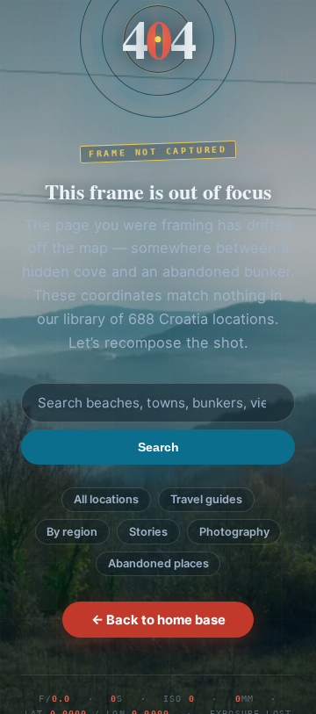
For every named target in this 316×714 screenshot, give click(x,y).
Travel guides (206, 499)
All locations (106, 499)
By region (72, 531)
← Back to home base (158, 620)
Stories (148, 531)
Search (158, 447)
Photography (234, 531)
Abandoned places (158, 563)
